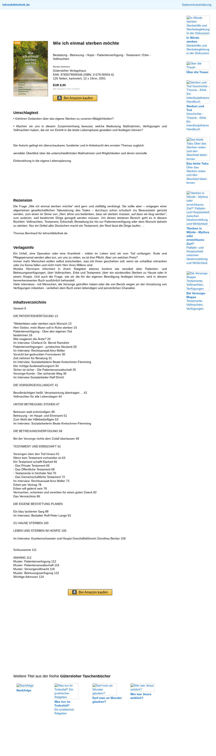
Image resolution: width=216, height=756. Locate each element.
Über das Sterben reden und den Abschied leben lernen (197, 173)
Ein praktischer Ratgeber (64, 707)
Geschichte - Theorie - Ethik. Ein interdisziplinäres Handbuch (197, 117)
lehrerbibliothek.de (16, 4)
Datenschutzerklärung (196, 4)
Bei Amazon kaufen (78, 98)
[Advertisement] (90, 25)
